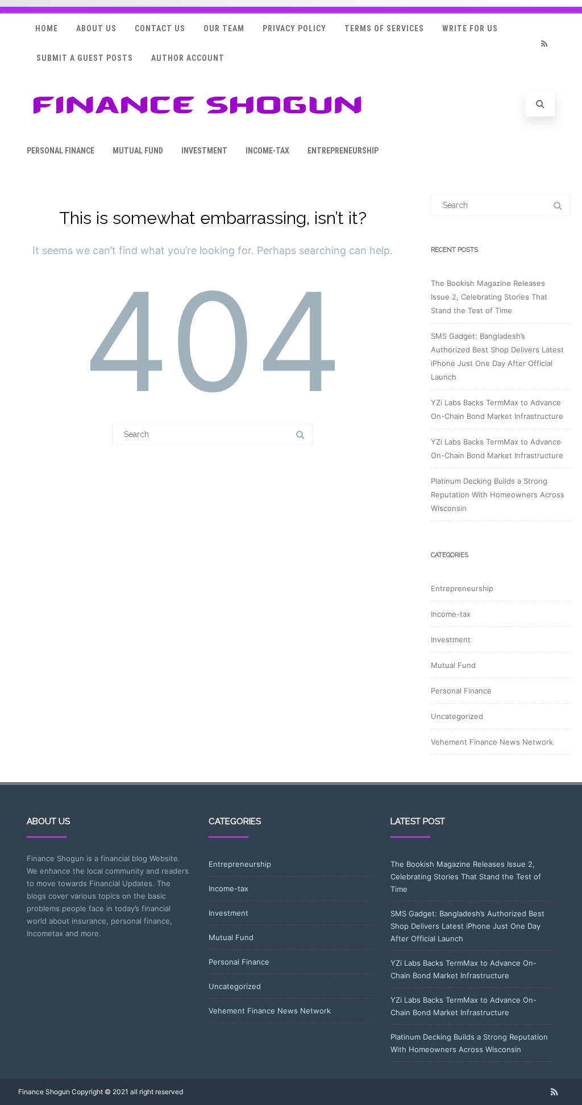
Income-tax (267, 150)
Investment (204, 150)
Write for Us (470, 28)
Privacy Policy (294, 28)
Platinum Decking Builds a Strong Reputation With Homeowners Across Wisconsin (497, 494)
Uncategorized (457, 716)
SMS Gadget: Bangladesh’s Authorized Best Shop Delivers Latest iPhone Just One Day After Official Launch (467, 926)
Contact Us (160, 28)
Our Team (223, 28)
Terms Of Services (384, 28)
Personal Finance (60, 150)
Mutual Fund (138, 150)
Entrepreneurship (343, 150)
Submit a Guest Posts (84, 58)
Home (46, 28)
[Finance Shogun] (197, 117)
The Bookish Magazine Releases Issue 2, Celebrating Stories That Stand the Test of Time (489, 297)
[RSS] (544, 43)
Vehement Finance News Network (492, 741)
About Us (96, 28)
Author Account (188, 58)
